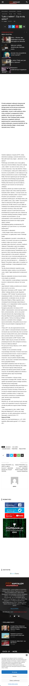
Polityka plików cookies (13, 684)
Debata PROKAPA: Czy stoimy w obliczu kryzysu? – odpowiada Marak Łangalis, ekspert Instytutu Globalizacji (21, 468)
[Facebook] (10, 616)
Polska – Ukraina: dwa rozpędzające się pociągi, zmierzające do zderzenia (17, 39)
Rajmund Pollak (22, 448)
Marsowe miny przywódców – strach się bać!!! (18, 54)
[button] (26, 655)
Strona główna (5, 11)
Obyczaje (19, 11)
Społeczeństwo (12, 11)
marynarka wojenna (6, 448)
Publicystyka (19, 13)
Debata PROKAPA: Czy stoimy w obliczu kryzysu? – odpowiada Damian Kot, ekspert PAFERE (8, 468)
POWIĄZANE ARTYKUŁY (7, 32)
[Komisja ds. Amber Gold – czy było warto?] (5, 643)
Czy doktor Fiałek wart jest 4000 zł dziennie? (18, 61)
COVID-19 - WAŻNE (4, 49)
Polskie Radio (14, 448)
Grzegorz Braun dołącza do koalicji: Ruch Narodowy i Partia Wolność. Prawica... (18, 627)
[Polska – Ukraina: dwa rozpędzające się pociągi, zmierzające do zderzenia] (5, 40)
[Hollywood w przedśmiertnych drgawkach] (5, 70)
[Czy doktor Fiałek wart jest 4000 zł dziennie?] (5, 62)
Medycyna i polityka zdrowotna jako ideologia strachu (17, 47)
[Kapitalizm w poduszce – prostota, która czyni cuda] (5, 635)
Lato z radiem (15, 446)
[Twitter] (14, 616)
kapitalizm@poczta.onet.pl (20, 612)
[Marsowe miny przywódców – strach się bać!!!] (5, 55)
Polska (14, 13)
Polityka (3, 42)
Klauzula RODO (14, 608)
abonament (8, 446)
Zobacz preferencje (14, 680)
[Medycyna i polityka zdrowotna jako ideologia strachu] (5, 47)
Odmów (15, 676)
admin (5, 21)
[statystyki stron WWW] (12, 573)
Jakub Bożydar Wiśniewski (4, 72)
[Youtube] (18, 616)
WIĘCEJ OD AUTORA (7, 34)
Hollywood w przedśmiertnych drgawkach (18, 68)
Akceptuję (14, 672)
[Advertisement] (14, 7)
